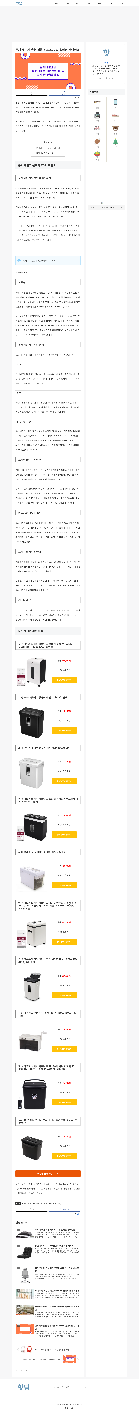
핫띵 (106, 62)
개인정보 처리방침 (76, 1404)
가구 (19, 1203)
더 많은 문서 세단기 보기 (48, 1173)
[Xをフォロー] (103, 78)
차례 (45, 142)
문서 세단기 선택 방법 (40, 1203)
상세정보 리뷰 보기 (64, 680)
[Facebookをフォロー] (106, 78)
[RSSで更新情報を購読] (112, 78)
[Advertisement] (69, 24)
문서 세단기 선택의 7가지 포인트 (49, 148)
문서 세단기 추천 (55, 1203)
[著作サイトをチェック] (100, 78)
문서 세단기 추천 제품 (44, 152)
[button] (85, 1386)
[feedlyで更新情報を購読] (109, 78)
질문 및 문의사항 (62, 1404)
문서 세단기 (27, 1203)
